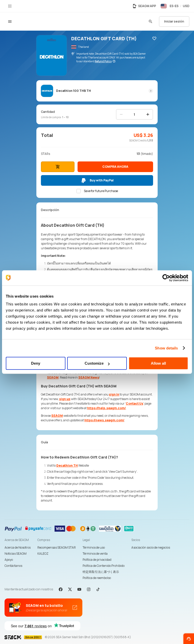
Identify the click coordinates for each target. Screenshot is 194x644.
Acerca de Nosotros (18, 547)
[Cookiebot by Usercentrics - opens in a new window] (166, 278)
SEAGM (53, 377)
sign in (114, 394)
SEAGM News (88, 377)
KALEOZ (42, 553)
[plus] (147, 114)
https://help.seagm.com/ (106, 408)
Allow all (158, 363)
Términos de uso (94, 547)
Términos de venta (95, 553)
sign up (64, 399)
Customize (94, 363)
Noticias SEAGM (16, 553)
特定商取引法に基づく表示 (101, 572)
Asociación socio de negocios (150, 547)
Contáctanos (13, 566)
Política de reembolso (97, 578)
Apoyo (9, 559)
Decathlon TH (67, 465)
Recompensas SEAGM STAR (56, 547)
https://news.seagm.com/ (104, 420)
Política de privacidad (97, 559)
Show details (166, 348)
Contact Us (134, 403)
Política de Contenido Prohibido (104, 566)
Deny (35, 363)
